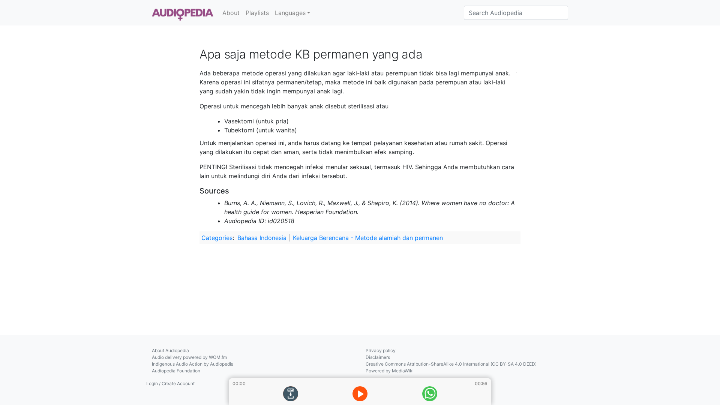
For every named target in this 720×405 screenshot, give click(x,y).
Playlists (257, 12)
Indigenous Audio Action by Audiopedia (193, 364)
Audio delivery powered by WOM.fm (189, 357)
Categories (216, 238)
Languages (290, 12)
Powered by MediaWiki (390, 371)
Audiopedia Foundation (176, 371)
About (231, 12)
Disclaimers (378, 357)
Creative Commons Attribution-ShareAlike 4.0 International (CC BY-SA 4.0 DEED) (451, 364)
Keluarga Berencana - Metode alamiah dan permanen (368, 238)
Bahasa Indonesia (261, 238)
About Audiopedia (170, 350)
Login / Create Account (170, 383)
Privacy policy (381, 350)
